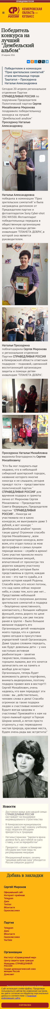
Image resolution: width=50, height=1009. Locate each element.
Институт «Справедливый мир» (20, 957)
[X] (39, 61)
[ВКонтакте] (28, 61)
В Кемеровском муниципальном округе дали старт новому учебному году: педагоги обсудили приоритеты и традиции (25, 828)
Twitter (7, 904)
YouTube (8, 940)
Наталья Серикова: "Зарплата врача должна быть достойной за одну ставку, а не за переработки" (24, 840)
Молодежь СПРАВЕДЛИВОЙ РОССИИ (18, 964)
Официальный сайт (13, 892)
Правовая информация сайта (18, 997)
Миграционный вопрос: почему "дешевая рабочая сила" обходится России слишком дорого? (24, 860)
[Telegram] (47, 61)
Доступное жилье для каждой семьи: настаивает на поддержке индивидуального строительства (25, 816)
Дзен (6, 901)
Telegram (8, 898)
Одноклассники (12, 910)
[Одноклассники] (32, 61)
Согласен (25, 1005)
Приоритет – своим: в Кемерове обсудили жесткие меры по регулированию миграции (22, 850)
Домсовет (9, 974)
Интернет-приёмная (14, 895)
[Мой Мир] (35, 61)
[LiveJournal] (43, 61)
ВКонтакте (9, 907)
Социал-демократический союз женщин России (20, 970)
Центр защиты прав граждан (19, 960)
